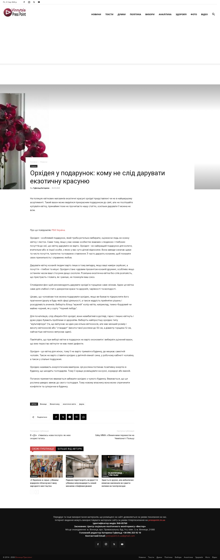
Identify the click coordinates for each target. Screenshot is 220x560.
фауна (81, 404)
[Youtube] (39, 2)
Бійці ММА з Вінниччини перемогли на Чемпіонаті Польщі (114, 437)
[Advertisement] (110, 43)
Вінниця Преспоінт (23, 557)
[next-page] (37, 492)
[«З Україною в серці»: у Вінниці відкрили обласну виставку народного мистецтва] (46, 466)
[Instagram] (29, 2)
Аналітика (165, 14)
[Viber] (77, 417)
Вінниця (43, 404)
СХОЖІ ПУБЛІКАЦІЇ (43, 448)
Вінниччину (55, 404)
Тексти (109, 14)
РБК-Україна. (58, 230)
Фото (194, 14)
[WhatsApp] (84, 417)
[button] (213, 14)
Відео (204, 14)
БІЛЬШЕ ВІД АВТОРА (70, 448)
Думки (122, 14)
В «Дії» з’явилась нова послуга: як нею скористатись (50, 437)
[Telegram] (70, 417)
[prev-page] (32, 492)
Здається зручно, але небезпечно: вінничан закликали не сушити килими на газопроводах (118, 483)
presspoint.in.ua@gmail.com (120, 535)
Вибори (150, 14)
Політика (135, 14)
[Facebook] (24, 2)
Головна (33, 162)
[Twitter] (34, 2)
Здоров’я (181, 14)
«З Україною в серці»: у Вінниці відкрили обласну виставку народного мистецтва (44, 483)
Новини (96, 14)
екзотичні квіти (69, 404)
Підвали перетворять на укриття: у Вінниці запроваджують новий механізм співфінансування (82, 483)
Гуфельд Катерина (41, 188)
